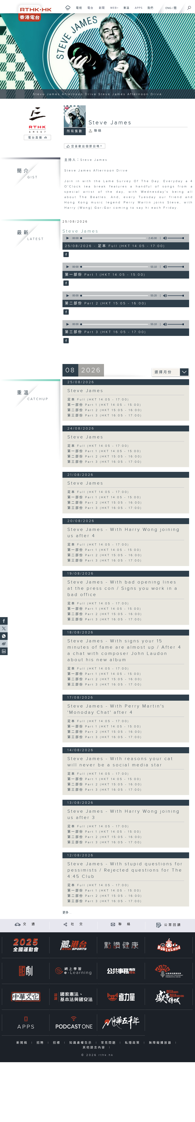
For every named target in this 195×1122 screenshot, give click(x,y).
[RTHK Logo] (32, 10)
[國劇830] (26, 971)
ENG (168, 8)
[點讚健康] (121, 945)
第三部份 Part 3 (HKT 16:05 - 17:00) (104, 415)
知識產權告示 (81, 1042)
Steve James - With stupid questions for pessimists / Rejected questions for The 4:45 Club (125, 870)
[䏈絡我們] (113, 924)
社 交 (77, 924)
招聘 (41, 1042)
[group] (164, 238)
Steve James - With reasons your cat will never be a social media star (120, 762)
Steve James (80, 231)
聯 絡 (124, 924)
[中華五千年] (121, 1023)
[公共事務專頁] (121, 971)
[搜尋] (189, 6)
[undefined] (68, 7)
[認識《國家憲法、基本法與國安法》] (73, 997)
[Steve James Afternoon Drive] (97, 56)
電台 (89, 9)
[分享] (65, 924)
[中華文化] (26, 997)
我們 (149, 9)
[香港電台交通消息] (17, 924)
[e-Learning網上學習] (73, 971)
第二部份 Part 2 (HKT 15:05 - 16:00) (104, 410)
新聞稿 (23, 1042)
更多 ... (67, 912)
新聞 (100, 9)
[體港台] (73, 945)
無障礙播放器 (161, 1042)
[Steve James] (65, 254)
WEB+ (113, 9)
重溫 (125, 9)
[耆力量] (121, 997)
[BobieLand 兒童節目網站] (169, 945)
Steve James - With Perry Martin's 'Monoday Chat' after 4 (116, 709)
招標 (57, 1042)
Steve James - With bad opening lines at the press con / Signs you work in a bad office (122, 588)
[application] (124, 238)
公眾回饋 (173, 925)
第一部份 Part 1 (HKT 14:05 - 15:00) (104, 405)
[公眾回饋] (158, 925)
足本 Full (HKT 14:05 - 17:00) (98, 399)
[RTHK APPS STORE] (26, 1023)
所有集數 (75, 131)
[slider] (176, 238)
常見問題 (109, 1042)
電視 (77, 9)
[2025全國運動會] (26, 945)
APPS (137, 9)
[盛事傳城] (169, 997)
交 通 (29, 924)
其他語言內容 (95, 1047)
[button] (67, 238)
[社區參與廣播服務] (169, 971)
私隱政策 (133, 1042)
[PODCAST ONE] (73, 1023)
